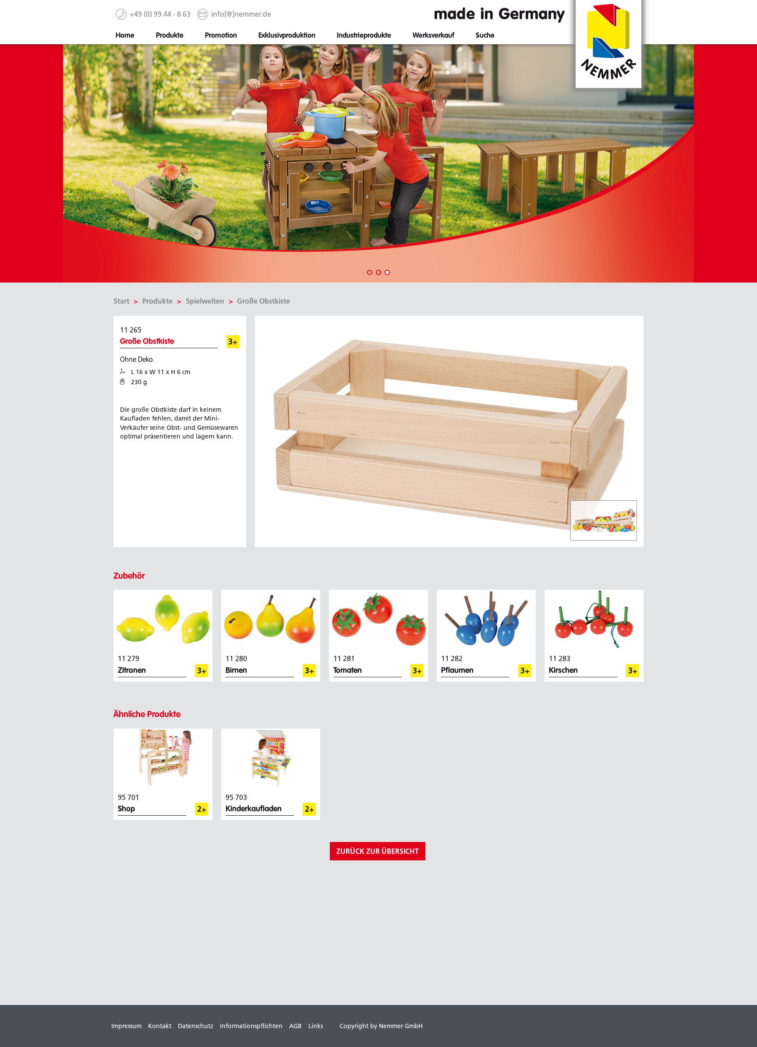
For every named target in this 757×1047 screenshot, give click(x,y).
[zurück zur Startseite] (608, 43)
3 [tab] (387, 272)
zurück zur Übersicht (377, 851)
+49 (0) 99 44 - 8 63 (160, 14)
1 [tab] (369, 272)
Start (121, 301)
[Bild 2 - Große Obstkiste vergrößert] (603, 520)
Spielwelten (205, 301)
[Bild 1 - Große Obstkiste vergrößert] (449, 430)
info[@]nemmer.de (241, 14)
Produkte (157, 301)
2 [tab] (378, 272)
